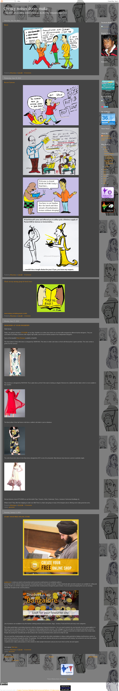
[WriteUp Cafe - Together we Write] (108, 92)
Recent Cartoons (9, 82)
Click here (14, 647)
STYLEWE (24, 332)
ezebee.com (7, 582)
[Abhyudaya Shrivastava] (102, 27)
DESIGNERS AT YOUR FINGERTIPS (16, 325)
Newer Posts (9, 657)
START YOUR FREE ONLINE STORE (17, 517)
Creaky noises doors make (26, 8)
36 (105, 118)
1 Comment (27, 316)
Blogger (69, 679)
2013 (104, 174)
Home (51, 657)
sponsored (11, 507)
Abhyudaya (106, 135)
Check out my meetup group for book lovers (18, 281)
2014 (104, 171)
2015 (104, 169)
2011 (104, 178)
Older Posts (93, 657)
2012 (104, 176)
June (106, 149)
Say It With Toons (105, 99)
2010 (104, 181)
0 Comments (27, 73)
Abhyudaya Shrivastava (106, 25)
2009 (104, 183)
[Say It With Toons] (102, 101)
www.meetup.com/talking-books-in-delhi (15, 313)
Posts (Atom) (15, 660)
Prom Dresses (21, 338)
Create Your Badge (105, 28)
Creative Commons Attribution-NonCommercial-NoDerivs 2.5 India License (38, 690)
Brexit (6, 25)
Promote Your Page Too (106, 102)
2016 (104, 147)
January (107, 166)
